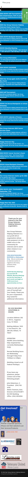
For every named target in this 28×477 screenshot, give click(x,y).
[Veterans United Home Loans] (13, 465)
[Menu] (2, 3)
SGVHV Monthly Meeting (8, 48)
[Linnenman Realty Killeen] (11, 457)
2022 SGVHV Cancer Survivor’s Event (12, 153)
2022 (1, 140)
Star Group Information (8, 58)
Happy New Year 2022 (7, 203)
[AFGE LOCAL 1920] (12, 434)
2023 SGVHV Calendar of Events (11, 117)
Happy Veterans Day (7, 142)
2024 (1, 34)
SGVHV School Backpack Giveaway (12, 164)
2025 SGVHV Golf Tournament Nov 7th (13, 14)
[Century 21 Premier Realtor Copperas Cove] (18, 442)
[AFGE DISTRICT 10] (2, 434)
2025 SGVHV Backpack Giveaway (11, 37)
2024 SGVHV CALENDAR (8, 67)
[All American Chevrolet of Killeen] (8, 442)
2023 (1, 77)
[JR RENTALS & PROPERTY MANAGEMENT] (5, 449)
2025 (1, 11)
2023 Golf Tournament (7, 92)
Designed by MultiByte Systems (9, 474)
